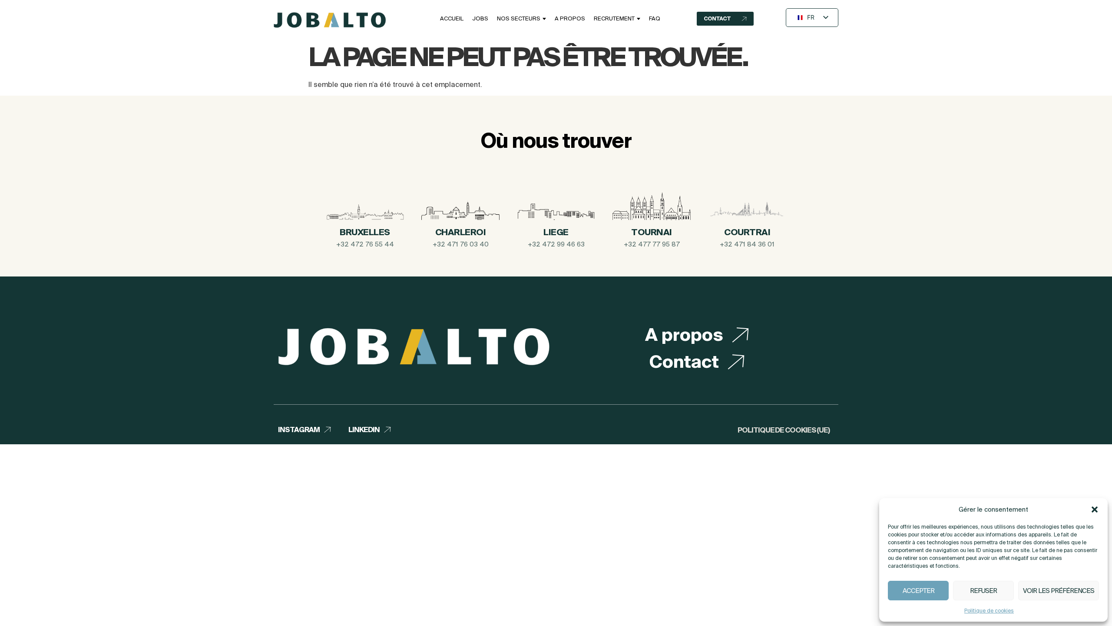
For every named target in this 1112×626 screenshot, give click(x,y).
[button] (1094, 509)
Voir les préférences (1058, 590)
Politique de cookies (989, 610)
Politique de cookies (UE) (784, 430)
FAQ (654, 18)
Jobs (480, 18)
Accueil (451, 18)
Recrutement (614, 18)
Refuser (983, 590)
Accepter (918, 590)
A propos (570, 18)
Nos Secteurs (518, 18)
